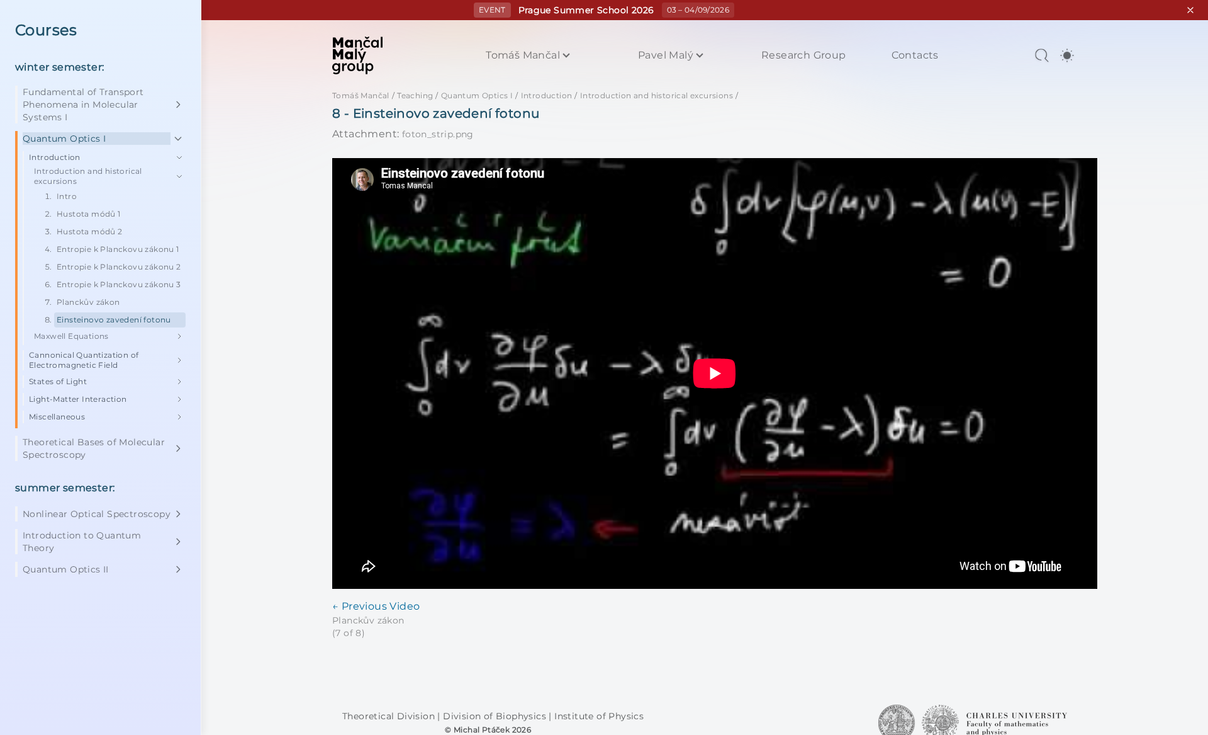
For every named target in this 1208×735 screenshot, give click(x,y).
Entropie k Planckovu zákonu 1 (118, 249)
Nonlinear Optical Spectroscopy (97, 514)
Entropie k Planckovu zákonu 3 (119, 284)
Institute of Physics (599, 716)
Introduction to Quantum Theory (82, 542)
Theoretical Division (389, 716)
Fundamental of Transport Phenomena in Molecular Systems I (83, 104)
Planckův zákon (88, 302)
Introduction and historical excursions (88, 176)
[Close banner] (1190, 10)
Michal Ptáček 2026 (492, 729)
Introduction (55, 157)
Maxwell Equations (71, 336)
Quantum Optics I (64, 138)
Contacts (915, 55)
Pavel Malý (665, 55)
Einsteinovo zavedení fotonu (114, 319)
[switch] (1067, 55)
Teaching (415, 95)
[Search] (1042, 55)
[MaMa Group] (357, 55)
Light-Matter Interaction (78, 399)
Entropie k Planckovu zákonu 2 (119, 266)
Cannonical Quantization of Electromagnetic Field (83, 360)
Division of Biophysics (496, 716)
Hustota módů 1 (89, 214)
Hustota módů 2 (90, 231)
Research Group (803, 55)
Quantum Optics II (66, 569)
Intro (67, 196)
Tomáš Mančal (523, 55)
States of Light (58, 381)
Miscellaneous (57, 416)
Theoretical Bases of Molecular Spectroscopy (94, 448)
